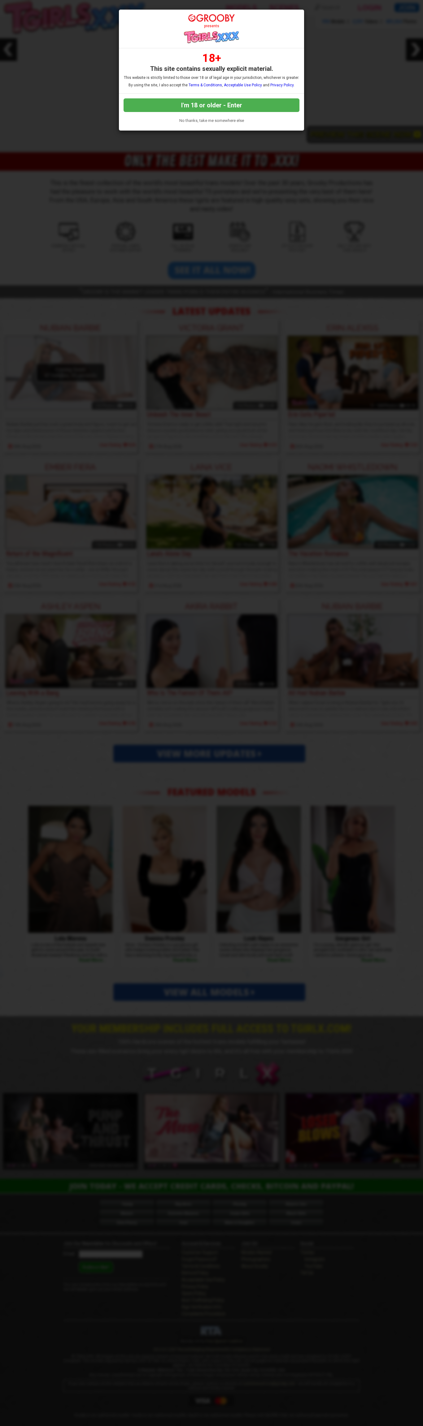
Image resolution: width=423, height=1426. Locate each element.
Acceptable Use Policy (243, 85)
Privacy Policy (282, 85)
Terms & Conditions (205, 85)
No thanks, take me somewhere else (211, 120)
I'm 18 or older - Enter (211, 105)
